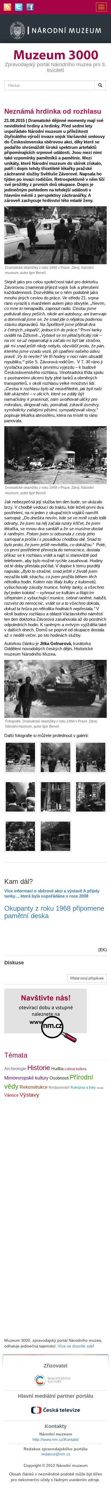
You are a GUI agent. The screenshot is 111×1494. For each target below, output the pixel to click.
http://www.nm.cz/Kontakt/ (55, 1439)
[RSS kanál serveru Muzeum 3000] (7, 7)
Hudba (57, 1068)
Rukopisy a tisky (83, 1088)
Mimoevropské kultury (26, 1078)
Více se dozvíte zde (75, 1346)
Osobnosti (59, 1078)
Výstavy (29, 1095)
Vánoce (11, 1095)
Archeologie (15, 1068)
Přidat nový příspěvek (87, 978)
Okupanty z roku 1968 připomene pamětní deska (54, 912)
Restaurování (59, 1088)
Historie (38, 1068)
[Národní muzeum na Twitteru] (18, 7)
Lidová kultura (76, 1069)
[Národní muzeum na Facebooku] (30, 7)
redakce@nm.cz (55, 1454)
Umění (100, 1088)
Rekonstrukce (34, 1087)
